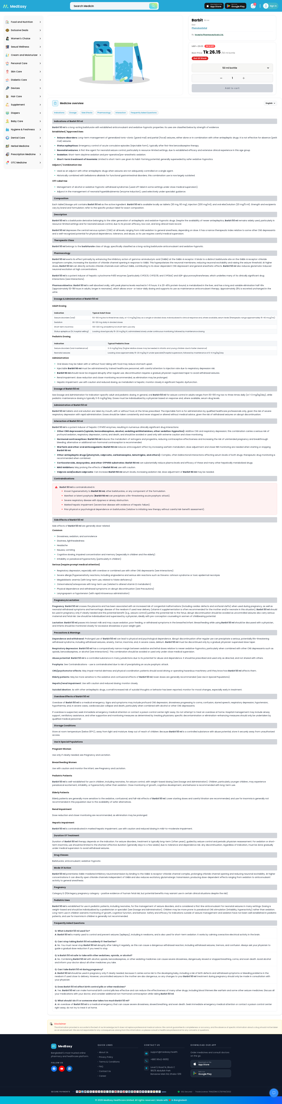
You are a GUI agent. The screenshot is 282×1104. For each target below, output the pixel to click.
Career (102, 1075)
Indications (59, 112)
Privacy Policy (106, 1057)
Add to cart (232, 88)
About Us (103, 1052)
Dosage (73, 112)
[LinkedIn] (69, 1069)
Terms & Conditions (109, 1061)
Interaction (121, 112)
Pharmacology (104, 112)
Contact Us (105, 1071)
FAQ (101, 1066)
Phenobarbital (199, 28)
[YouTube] (62, 1069)
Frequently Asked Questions (144, 112)
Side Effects (87, 112)
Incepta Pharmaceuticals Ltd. (209, 34)
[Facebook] (54, 1069)
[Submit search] (153, 6)
